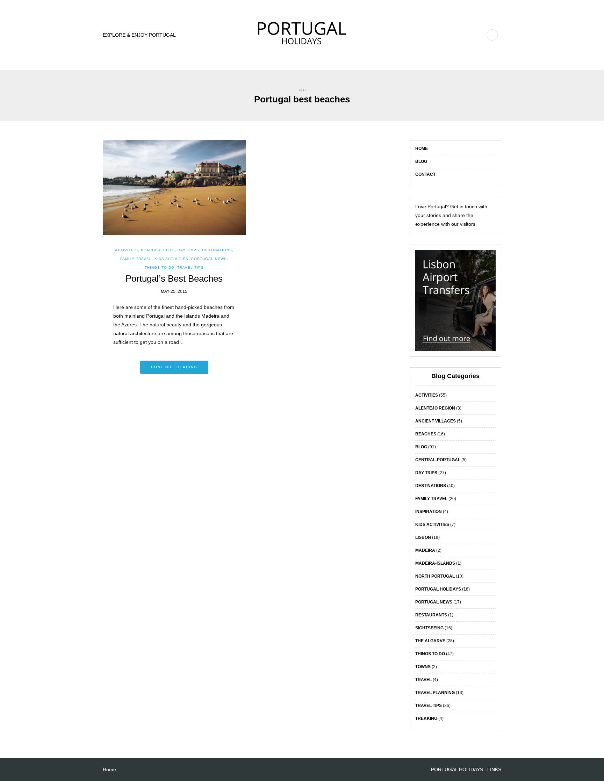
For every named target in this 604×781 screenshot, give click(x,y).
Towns (423, 666)
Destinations (217, 250)
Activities (126, 250)
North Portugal (435, 576)
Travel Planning (435, 692)
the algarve (430, 640)
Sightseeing (429, 627)
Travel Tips (190, 267)
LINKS (494, 769)
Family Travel (136, 259)
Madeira (425, 550)
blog (169, 250)
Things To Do (159, 267)
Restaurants (431, 615)
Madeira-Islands (435, 563)
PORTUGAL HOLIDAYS (457, 769)
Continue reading (174, 367)
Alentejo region (435, 408)
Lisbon (423, 537)
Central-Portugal (437, 459)
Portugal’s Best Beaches (174, 278)
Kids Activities (171, 259)
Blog (421, 161)
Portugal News (209, 259)
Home (421, 148)
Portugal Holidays (438, 589)
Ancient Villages (435, 421)
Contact (425, 174)
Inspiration (428, 511)
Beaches (150, 250)
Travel (423, 679)
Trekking (426, 718)
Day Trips (188, 250)
